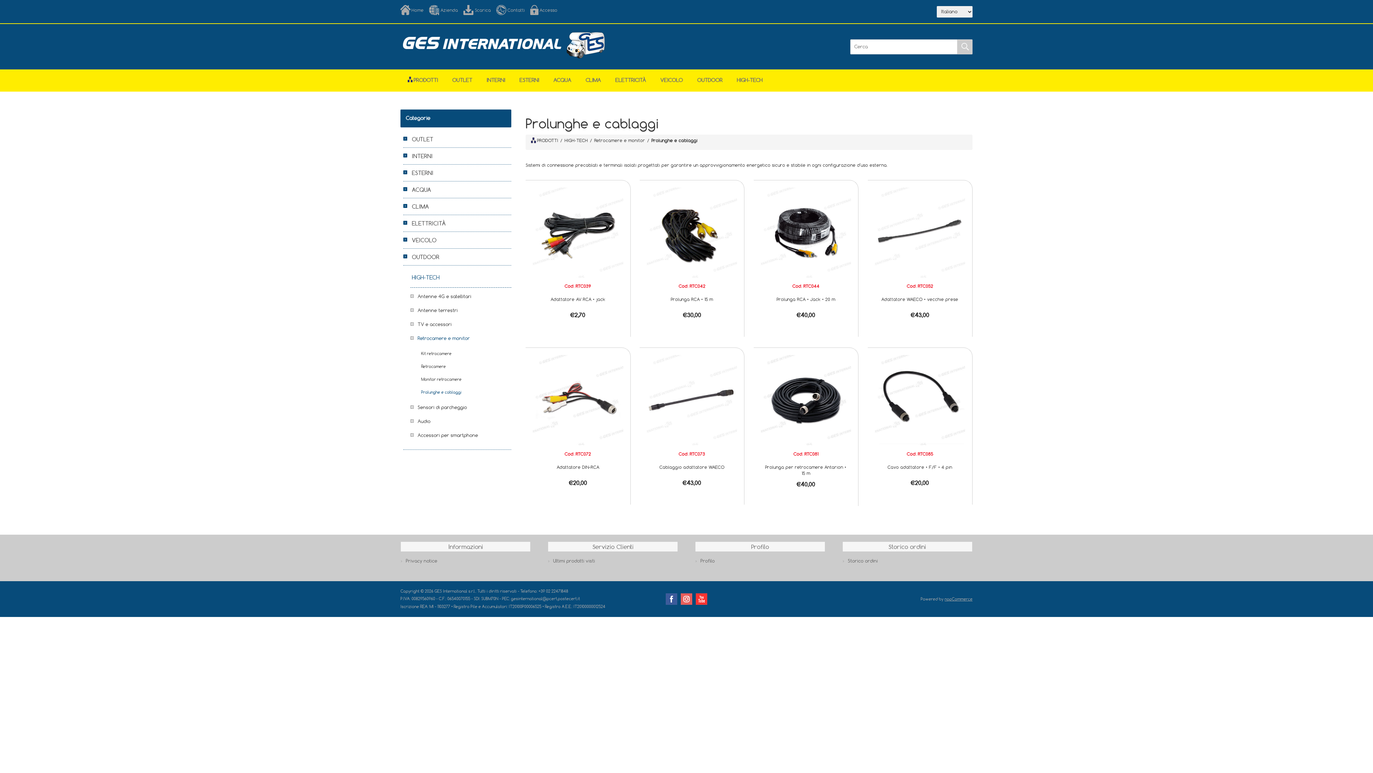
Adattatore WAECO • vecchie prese (919, 299)
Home (418, 10)
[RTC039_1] (578, 232)
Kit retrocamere (436, 353)
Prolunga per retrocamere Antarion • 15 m (805, 470)
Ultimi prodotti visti (574, 561)
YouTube (701, 599)
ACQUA (562, 80)
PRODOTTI (547, 140)
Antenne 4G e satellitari (444, 296)
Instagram (686, 599)
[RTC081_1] (806, 400)
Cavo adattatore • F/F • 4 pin (919, 467)
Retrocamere (433, 366)
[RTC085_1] (920, 400)
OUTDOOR (710, 80)
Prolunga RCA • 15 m (692, 299)
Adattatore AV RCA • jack (578, 299)
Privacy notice (421, 561)
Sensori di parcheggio (442, 407)
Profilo (707, 561)
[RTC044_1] (806, 232)
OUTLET (462, 80)
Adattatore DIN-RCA (578, 467)
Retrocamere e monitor (444, 338)
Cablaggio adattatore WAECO (691, 467)
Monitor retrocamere (441, 379)
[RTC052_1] (920, 232)
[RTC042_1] (692, 232)
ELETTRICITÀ (630, 80)
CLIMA (593, 80)
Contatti (516, 10)
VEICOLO (671, 80)
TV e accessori (435, 324)
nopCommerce (959, 599)
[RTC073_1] (692, 400)
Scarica (483, 10)
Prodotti (426, 80)
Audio (424, 421)
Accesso (548, 10)
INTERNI (496, 80)
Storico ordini (863, 561)
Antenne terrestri (438, 310)
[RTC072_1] (578, 400)
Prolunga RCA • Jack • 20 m (806, 299)
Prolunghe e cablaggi (441, 392)
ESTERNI (529, 80)
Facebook (671, 599)
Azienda (449, 10)
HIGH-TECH (750, 80)
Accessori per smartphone (448, 435)
